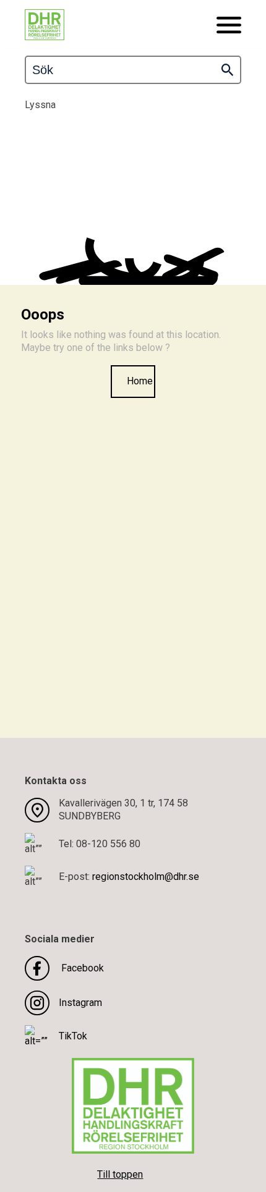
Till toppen (120, 1174)
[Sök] (227, 70)
